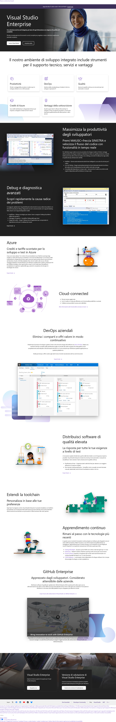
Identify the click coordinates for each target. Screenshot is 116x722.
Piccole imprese (69, 711)
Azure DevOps (78, 344)
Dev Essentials (65, 702)
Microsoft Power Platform (32, 712)
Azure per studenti (14, 709)
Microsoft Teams (61, 711)
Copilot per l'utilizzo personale (36, 706)
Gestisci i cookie (36, 721)
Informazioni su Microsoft (73, 712)
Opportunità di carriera (61, 712)
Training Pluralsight (70, 549)
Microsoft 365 (48, 706)
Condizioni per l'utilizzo (46, 721)
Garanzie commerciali (21, 707)
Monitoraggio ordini (5, 707)
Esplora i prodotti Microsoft (59, 706)
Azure (28, 711)
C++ (108, 702)
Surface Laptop (10, 706)
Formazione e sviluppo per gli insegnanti (99, 707)
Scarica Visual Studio (14, 43)
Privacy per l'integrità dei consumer (9, 721)
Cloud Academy (69, 553)
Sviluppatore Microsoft (79, 711)
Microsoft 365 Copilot (50, 711)
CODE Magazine (69, 557)
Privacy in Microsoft (94, 712)
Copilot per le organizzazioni (21, 706)
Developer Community (79, 702)
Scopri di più (70, 6)
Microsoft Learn (89, 711)
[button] (58, 617)
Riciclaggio (13, 707)
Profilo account (80, 706)
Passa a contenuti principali (7, 1)
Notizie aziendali (85, 712)
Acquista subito (28, 43)
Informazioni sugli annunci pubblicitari (66, 721)
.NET (104, 702)
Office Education (85, 707)
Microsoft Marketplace (19, 712)
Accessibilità (108, 712)
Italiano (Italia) (3, 718)
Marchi (54, 721)
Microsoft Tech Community (7, 712)
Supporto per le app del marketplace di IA (104, 711)
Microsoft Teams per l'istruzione (60, 707)
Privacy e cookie (28, 721)
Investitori (102, 712)
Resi (108, 706)
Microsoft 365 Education (74, 707)
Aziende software (43, 712)
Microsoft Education (33, 707)
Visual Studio (97, 702)
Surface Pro (3, 706)
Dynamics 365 (33, 711)
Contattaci (20, 721)
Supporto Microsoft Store (100, 706)
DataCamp (68, 551)
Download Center (88, 706)
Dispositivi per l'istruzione (44, 707)
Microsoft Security (22, 711)
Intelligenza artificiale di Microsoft (8, 711)
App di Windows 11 (71, 706)
